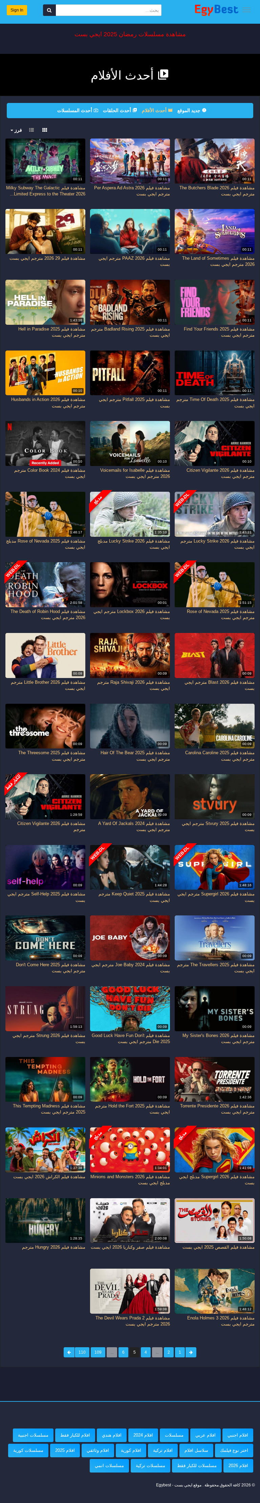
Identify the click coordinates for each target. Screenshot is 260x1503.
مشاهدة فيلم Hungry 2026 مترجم (53, 1247)
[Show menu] (246, 9)
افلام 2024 (143, 1435)
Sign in (16, 10)
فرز (17, 130)
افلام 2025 (65, 1450)
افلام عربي (205, 1435)
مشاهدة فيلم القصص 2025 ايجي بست (218, 1247)
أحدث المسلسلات (75, 110)
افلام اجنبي (238, 1435)
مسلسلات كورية (28, 1450)
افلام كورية (131, 1450)
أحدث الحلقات (117, 110)
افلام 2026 (238, 1465)
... (157, 1352)
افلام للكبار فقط (75, 1435)
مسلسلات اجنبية (33, 1435)
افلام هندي (112, 1435)
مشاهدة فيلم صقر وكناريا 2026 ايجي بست (130, 1247)
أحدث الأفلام (155, 110)
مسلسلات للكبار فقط (197, 1465)
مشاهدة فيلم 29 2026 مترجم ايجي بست (47, 258)
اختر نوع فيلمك (234, 1450)
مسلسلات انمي (109, 1465)
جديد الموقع (189, 110)
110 (82, 1352)
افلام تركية (163, 1450)
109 (98, 1352)
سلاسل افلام (196, 1450)
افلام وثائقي (98, 1450)
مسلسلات (174, 1435)
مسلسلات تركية (150, 1465)
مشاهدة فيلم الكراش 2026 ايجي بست (49, 1176)
